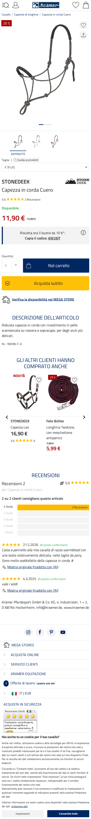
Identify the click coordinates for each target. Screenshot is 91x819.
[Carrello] (86, 4)
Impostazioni (23, 813)
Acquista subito (48, 283)
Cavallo (6, 14)
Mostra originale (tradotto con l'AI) (32, 567)
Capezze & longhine (26, 14)
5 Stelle (8, 507)
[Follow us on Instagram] (28, 632)
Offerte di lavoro (30, 683)
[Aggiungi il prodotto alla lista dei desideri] (83, 25)
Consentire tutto (68, 813)
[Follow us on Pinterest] (51, 632)
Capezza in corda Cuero (56, 14)
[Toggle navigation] (5, 5)
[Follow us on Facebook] (39, 632)
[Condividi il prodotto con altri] (83, 35)
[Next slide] (85, 145)
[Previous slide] (5, 145)
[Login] (15, 4)
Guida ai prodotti (28, 160)
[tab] (41, 124)
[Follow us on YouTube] (62, 632)
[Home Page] (46, 4)
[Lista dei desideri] (75, 4)
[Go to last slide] (7, 417)
